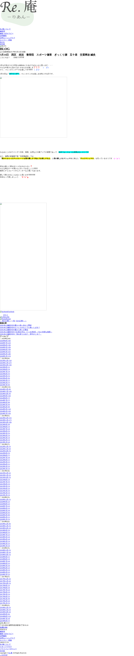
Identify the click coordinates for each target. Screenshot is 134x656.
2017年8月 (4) (5, 588)
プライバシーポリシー (8, 649)
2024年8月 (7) (5, 398)
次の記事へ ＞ (21, 321)
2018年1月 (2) (5, 574)
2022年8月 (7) (5, 455)
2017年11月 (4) (5, 581)
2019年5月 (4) (5, 537)
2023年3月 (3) (5, 438)
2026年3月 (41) (5, 352)
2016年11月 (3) (5, 610)
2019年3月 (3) (5, 541)
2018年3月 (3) (5, 570)
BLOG (2, 42)
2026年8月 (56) (5, 341)
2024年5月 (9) (5, 405)
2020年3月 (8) (5, 515)
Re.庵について (5, 29)
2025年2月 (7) (5, 382)
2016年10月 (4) (5, 612)
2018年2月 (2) (5, 572)
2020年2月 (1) (5, 517)
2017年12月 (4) (5, 579)
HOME (2, 44)
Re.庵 (10, 653)
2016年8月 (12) (5, 616)
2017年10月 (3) (5, 583)
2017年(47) (6, 577)
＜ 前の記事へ (5, 321)
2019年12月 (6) (5, 524)
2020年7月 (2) (5, 506)
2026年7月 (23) (5, 343)
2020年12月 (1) (5, 499)
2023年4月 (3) (5, 435)
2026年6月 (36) (5, 345)
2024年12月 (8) (5, 389)
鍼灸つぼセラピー (6, 33)
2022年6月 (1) (5, 460)
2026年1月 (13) (5, 356)
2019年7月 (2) (5, 535)
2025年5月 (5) (5, 376)
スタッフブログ (6, 646)
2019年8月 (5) (5, 532)
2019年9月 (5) (5, 530)
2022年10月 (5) (5, 451)
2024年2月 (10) (5, 411)
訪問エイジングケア (7, 38)
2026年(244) (6, 338)
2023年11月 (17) (6, 420)
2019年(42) (6, 521)
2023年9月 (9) (5, 424)
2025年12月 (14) (6, 360)
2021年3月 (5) (5, 491)
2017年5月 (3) (5, 594)
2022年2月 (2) (5, 466)
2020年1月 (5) (5, 519)
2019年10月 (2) (5, 528)
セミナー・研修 (6, 40)
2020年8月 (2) (5, 504)
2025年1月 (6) (5, 385)
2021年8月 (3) (5, 480)
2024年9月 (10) (5, 396)
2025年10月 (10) (6, 365)
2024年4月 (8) (5, 407)
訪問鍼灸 (3, 36)
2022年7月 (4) (5, 457)
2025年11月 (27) (6, 363)
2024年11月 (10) (6, 391)
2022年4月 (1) (5, 464)
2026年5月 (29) (5, 347)
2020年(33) (6, 497)
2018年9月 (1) (5, 557)
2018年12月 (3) (5, 550)
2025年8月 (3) (5, 369)
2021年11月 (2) (5, 475)
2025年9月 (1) (5, 367)
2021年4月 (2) (5, 488)
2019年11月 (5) (5, 526)
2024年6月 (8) (5, 402)
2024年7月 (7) (5, 400)
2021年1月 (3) (5, 495)
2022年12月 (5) (5, 446)
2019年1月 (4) (5, 546)
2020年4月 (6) (5, 513)
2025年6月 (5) (5, 374)
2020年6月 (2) (5, 508)
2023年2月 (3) (5, 440)
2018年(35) (6, 548)
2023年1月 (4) (5, 442)
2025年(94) (6, 358)
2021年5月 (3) (5, 486)
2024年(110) (6, 387)
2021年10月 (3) (5, 477)
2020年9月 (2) (5, 502)
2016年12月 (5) (5, 607)
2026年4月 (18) (5, 349)
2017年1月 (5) (5, 603)
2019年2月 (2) (5, 543)
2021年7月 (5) (5, 482)
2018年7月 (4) (5, 561)
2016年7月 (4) (5, 618)
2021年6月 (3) (5, 484)
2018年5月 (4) (5, 566)
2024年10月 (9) (5, 394)
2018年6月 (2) (5, 563)
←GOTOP (3, 655)
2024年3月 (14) (5, 409)
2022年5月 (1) (5, 462)
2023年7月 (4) (5, 429)
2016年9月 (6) (5, 614)
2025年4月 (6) (5, 378)
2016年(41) (6, 605)
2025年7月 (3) (5, 371)
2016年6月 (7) (5, 621)
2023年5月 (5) (5, 433)
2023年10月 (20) (6, 422)
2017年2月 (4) (5, 601)
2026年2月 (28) (5, 354)
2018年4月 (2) (5, 568)
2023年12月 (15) (6, 418)
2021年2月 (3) (5, 493)
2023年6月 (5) (5, 431)
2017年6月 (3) (5, 592)
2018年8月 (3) (5, 559)
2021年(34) (6, 471)
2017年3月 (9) (5, 599)
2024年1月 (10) (5, 413)
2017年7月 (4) (5, 590)
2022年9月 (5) (5, 453)
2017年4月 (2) (5, 596)
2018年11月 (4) (5, 552)
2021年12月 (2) (5, 473)
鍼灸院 (2, 31)
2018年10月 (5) (5, 555)
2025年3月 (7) (5, 380)
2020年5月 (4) (5, 510)
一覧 (13, 321)
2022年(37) (6, 444)
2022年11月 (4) (5, 449)
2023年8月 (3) (5, 427)
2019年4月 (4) (5, 539)
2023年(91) (6, 416)
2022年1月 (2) (5, 469)
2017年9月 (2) (5, 585)
